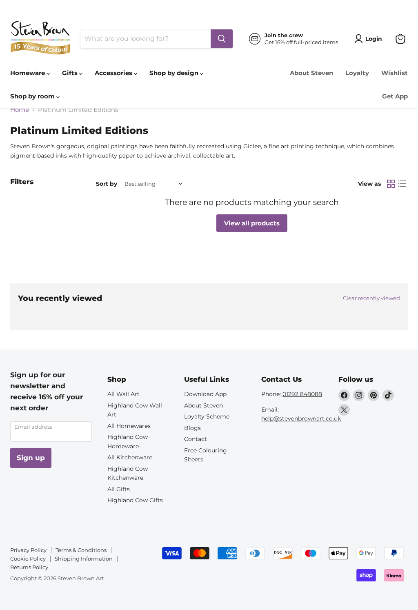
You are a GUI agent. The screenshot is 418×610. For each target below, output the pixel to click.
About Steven (311, 73)
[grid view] (391, 183)
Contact (195, 439)
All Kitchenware (129, 457)
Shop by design (174, 73)
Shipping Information (84, 558)
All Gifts (118, 489)
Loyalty (357, 73)
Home (19, 109)
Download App (205, 394)
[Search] (222, 38)
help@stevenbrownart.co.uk (301, 418)
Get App (395, 96)
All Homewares (129, 426)
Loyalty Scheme (206, 416)
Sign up (31, 458)
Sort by (106, 183)
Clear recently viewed (371, 298)
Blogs (192, 428)
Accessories (114, 73)
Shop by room (33, 96)
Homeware (28, 73)
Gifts (70, 73)
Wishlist (394, 73)
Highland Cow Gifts (135, 500)
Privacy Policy (28, 550)
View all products (252, 223)
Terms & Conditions (81, 550)
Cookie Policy (28, 558)
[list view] (402, 183)
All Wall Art (123, 394)
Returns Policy (29, 567)
